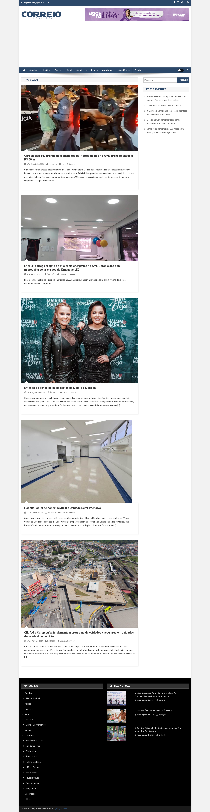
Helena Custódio (33, 762)
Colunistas (107, 70)
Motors (94, 70)
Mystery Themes (60, 809)
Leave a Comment (69, 164)
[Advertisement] (105, 46)
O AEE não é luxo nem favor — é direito (164, 105)
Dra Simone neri (33, 746)
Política (46, 70)
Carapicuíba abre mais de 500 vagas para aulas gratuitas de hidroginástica (165, 131)
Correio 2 (80, 70)
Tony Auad (31, 788)
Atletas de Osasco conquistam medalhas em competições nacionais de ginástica (167, 98)
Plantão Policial (33, 698)
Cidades (33, 70)
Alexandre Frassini (34, 741)
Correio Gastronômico (36, 725)
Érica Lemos (31, 756)
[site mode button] (181, 70)
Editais (138, 70)
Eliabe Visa (31, 751)
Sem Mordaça (32, 783)
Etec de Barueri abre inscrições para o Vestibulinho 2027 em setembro (163, 122)
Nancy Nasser (32, 772)
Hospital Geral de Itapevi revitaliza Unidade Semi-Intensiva (62, 508)
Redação (53, 164)
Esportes (59, 70)
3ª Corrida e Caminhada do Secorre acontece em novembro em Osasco (167, 113)
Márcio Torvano (33, 767)
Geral (69, 70)
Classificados (124, 70)
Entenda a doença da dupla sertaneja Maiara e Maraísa (60, 387)
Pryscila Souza (32, 778)
